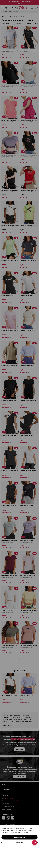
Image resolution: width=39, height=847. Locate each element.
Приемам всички (19, 837)
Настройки (19, 843)
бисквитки (19, 828)
